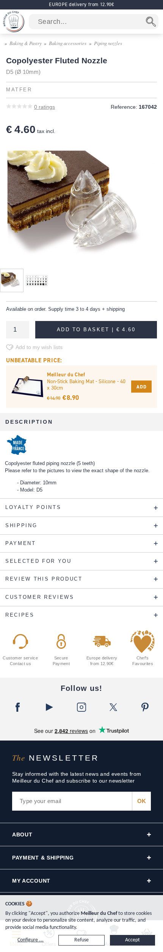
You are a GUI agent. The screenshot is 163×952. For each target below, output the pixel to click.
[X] (113, 707)
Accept (132, 940)
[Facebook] (18, 707)
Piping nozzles (108, 43)
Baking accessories (67, 43)
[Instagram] (81, 707)
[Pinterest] (145, 707)
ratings (44, 107)
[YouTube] (50, 707)
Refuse (81, 940)
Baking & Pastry (25, 43)
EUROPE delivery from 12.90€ (81, 4)
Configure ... (30, 940)
